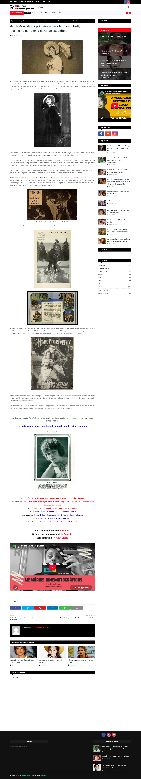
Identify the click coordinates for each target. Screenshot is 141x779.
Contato (37, 1)
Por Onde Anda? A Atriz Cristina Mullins (118, 221)
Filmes (115, 274)
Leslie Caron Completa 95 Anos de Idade (50, 661)
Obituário (115, 287)
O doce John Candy (114, 201)
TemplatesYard (25, 775)
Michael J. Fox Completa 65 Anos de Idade (80, 661)
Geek (115, 277)
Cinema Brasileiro (115, 268)
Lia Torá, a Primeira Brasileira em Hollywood (58, 522)
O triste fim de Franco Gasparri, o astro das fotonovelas (118, 171)
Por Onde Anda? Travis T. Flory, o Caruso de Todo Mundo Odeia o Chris (118, 148)
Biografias (22, 21)
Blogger (43, 775)
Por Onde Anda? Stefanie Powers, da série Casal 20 (119, 192)
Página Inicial (13, 1)
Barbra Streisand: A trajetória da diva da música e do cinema (118, 240)
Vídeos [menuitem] (40, 7)
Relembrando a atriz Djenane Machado (114, 51)
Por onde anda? (115, 290)
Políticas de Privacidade (26, 1)
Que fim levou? (115, 293)
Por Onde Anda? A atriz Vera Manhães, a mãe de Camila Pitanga (114, 74)
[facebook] (125, 2)
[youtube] (108, 133)
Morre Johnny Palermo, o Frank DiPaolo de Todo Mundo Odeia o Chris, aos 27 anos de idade (118, 181)
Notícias (115, 281)
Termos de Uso (45, 1)
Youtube (68, 534)
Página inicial (15, 21)
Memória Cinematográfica (41, 627)
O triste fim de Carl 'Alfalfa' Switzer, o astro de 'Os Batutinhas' (113, 62)
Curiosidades (115, 271)
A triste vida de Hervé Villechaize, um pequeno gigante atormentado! (113, 38)
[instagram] (128, 2)
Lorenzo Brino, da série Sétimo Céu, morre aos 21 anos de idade (118, 231)
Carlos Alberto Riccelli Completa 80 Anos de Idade (47, 13)
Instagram (62, 537)
